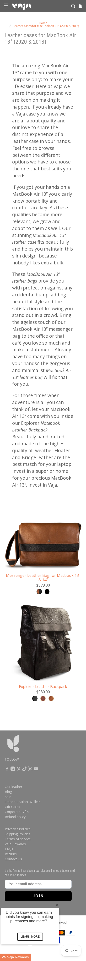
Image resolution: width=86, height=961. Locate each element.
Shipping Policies (17, 834)
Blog (8, 791)
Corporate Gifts (17, 811)
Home (43, 23)
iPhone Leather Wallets (23, 801)
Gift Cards (12, 806)
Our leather (13, 786)
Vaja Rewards (15, 844)
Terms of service (18, 839)
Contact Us (13, 859)
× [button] (57, 905)
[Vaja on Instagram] (13, 769)
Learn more (30, 936)
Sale (8, 796)
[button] (36, 957)
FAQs (9, 849)
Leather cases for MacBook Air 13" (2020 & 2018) (46, 26)
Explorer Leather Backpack (43, 686)
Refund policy (15, 816)
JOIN (38, 896)
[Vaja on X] (30, 769)
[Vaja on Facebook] (7, 769)
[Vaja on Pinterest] (18, 769)
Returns (11, 854)
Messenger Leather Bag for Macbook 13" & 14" (43, 577)
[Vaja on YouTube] (36, 769)
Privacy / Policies (18, 829)
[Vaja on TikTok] (24, 769)
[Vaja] (39, 6)
